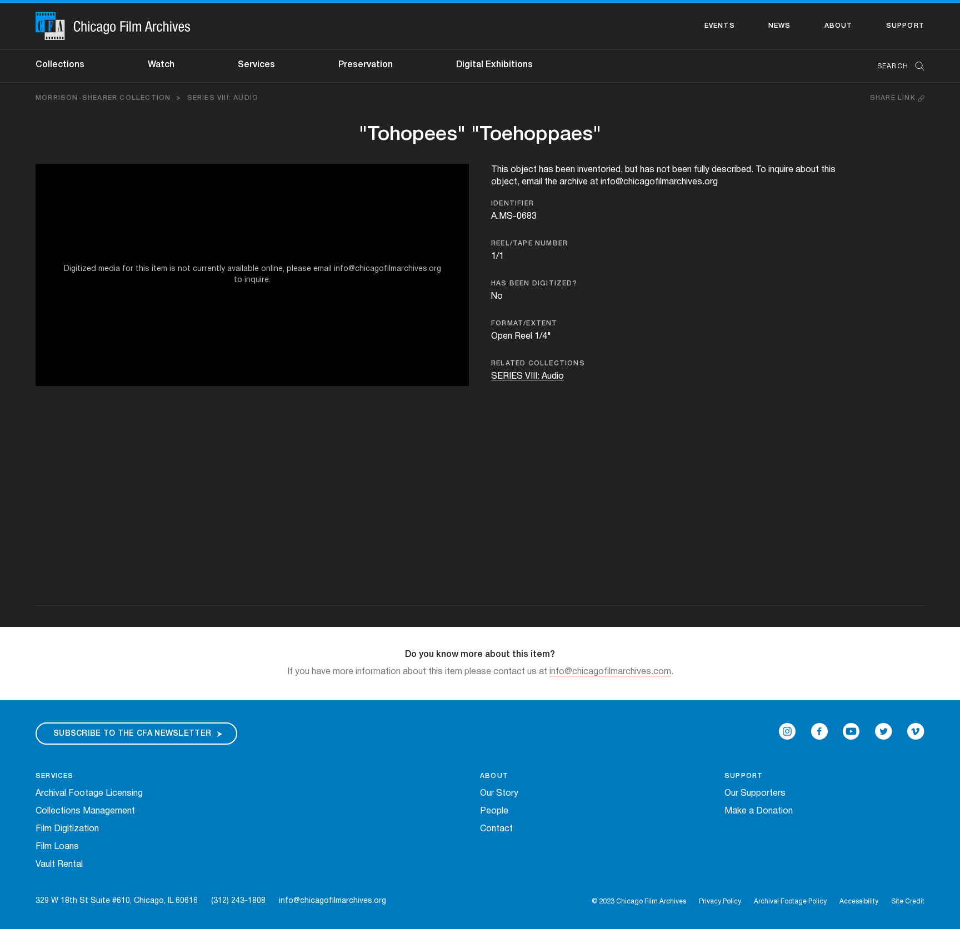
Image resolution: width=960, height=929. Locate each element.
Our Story (499, 793)
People (494, 811)
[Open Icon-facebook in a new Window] (819, 731)
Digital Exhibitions (494, 65)
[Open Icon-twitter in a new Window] (883, 731)
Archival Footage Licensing (89, 793)
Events (719, 26)
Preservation (365, 65)
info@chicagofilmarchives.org (332, 901)
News (779, 26)
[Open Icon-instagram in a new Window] (787, 731)
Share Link (894, 98)
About (838, 26)
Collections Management (85, 811)
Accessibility (858, 901)
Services (256, 65)
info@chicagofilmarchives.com (610, 672)
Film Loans (57, 847)
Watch (161, 65)
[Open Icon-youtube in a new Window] (851, 731)
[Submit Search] (916, 66)
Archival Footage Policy (790, 901)
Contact (496, 829)
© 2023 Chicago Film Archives (639, 901)
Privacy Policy (720, 901)
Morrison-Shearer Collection (103, 98)
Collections (60, 65)
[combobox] (895, 66)
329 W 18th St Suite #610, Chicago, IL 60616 (117, 901)
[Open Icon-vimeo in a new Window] (915, 731)
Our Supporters (755, 793)
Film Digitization (67, 829)
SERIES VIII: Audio (223, 98)
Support (905, 26)
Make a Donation (758, 811)
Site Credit (907, 901)
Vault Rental (59, 864)
